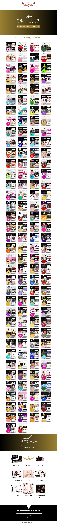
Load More (28, 500)
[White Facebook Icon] (25, 518)
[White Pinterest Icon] (27, 518)
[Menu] (11, 1)
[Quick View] (16, 458)
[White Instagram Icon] (31, 518)
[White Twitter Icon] (29, 518)
